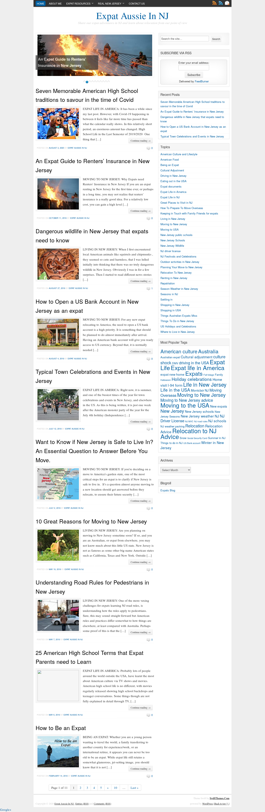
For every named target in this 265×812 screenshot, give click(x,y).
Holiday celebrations (192, 379)
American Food (169, 159)
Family (219, 375)
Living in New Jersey (172, 219)
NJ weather (167, 426)
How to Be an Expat (61, 728)
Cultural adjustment (196, 356)
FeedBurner (202, 81)
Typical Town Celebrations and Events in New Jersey (192, 136)
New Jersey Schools (172, 240)
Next (152, 58)
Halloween (165, 379)
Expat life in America (197, 367)
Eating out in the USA (173, 181)
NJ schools (217, 420)
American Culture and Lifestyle (178, 154)
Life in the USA (175, 390)
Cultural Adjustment (172, 170)
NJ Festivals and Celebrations (178, 256)
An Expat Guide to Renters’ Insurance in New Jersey (192, 111)
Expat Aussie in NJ (77, 147)
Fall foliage (209, 374)
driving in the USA (194, 362)
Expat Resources (78, 3)
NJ (217, 416)
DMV (175, 363)
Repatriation (167, 283)
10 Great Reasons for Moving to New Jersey (91, 521)
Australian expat (170, 357)
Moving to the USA (184, 405)
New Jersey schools (199, 411)
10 (115, 788)
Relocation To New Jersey (176, 272)
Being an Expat (169, 165)
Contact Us (137, 3)
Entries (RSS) (82, 803)
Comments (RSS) (102, 803)
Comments (221, 3)
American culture (178, 351)
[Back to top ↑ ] (221, 803)
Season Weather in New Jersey (179, 289)
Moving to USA (169, 229)
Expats (194, 373)
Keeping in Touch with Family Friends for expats (189, 213)
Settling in (166, 299)
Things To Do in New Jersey (177, 321)
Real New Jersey (109, 3)
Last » (135, 788)
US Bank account (191, 443)
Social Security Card (197, 438)
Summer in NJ (216, 438)
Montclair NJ (200, 390)
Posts (214, 3)
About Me (55, 3)
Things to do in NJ (171, 443)
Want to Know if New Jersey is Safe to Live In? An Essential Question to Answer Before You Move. (94, 451)
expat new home (172, 374)
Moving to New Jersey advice (186, 400)
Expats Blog (167, 490)
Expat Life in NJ (170, 197)
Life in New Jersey (204, 384)
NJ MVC (189, 421)
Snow (183, 438)
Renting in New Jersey (173, 278)
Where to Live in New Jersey (177, 332)
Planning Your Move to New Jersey (181, 267)
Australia (208, 351)
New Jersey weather (197, 416)
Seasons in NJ (169, 294)
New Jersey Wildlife (172, 246)
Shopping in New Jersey (174, 305)
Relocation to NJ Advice (188, 433)
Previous (37, 58)
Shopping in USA (170, 310)
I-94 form (175, 385)
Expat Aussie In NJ (132, 15)
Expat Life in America (173, 192)
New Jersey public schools (176, 235)
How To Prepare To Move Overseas (181, 208)
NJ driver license (170, 251)
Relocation (194, 426)
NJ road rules (200, 421)
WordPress (207, 803)
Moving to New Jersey (173, 224)
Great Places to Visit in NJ (176, 203)
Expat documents (171, 186)
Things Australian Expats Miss (178, 316)
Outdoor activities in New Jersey (179, 262)
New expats (218, 406)
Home (40, 3)
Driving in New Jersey (173, 176)
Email (227, 3)
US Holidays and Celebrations (178, 326)
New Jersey (172, 411)
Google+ (5, 809)
